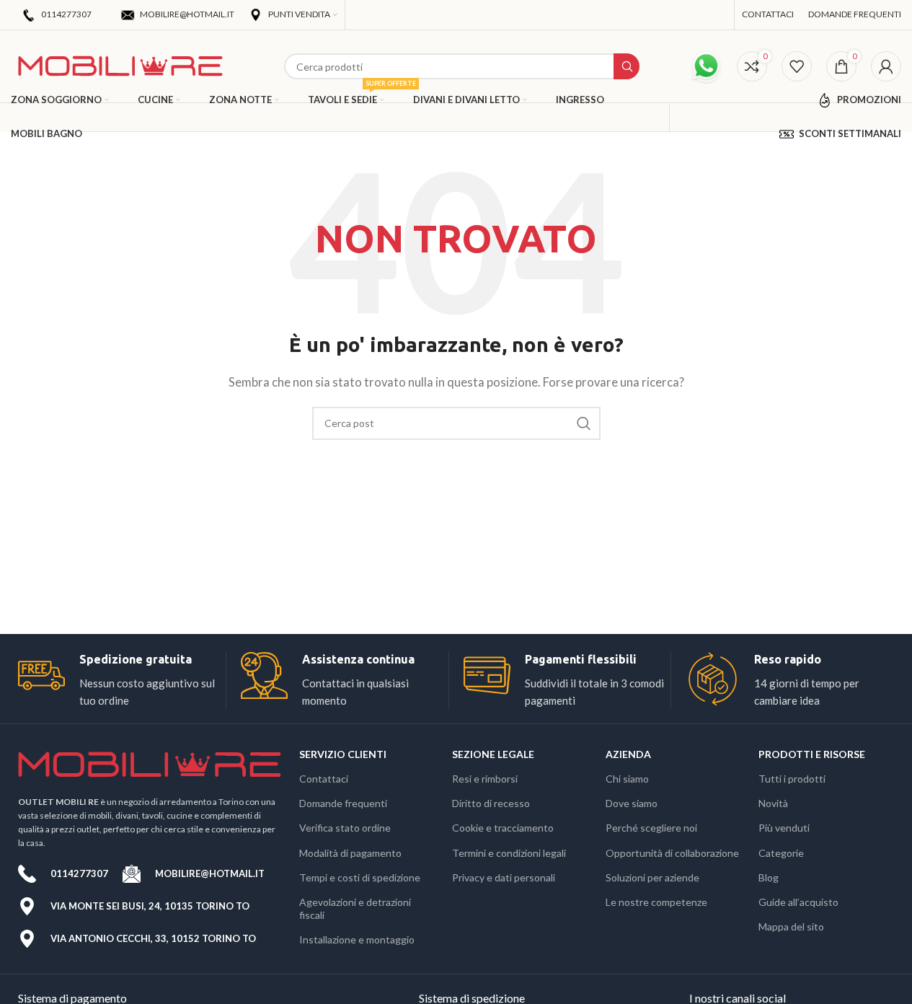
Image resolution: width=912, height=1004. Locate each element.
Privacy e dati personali (503, 877)
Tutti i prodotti (791, 778)
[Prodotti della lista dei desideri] (796, 66)
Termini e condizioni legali (509, 853)
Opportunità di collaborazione (672, 853)
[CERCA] (584, 423)
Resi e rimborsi (485, 778)
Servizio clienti (342, 754)
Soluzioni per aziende (652, 877)
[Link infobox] (122, 680)
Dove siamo (632, 803)
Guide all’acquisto (798, 902)
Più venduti (784, 828)
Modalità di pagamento (350, 853)
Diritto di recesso (491, 803)
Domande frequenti (343, 803)
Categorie (781, 853)
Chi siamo (627, 778)
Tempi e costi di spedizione (359, 877)
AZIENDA (628, 754)
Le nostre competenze (656, 902)
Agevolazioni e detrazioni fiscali (355, 908)
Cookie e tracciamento (503, 828)
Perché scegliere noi (651, 828)
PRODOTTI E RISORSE (811, 754)
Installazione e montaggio (357, 939)
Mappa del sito (791, 926)
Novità (773, 803)
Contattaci (323, 778)
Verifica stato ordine (345, 828)
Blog (768, 877)
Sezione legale (493, 754)
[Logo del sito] (120, 64)
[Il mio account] (886, 66)
